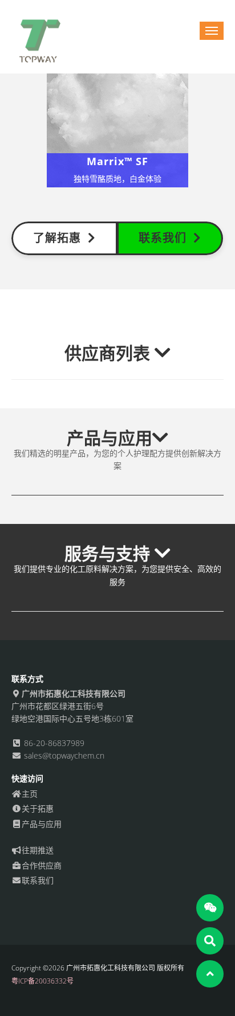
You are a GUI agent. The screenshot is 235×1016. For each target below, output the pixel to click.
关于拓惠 (38, 808)
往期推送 (38, 850)
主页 (30, 793)
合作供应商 (42, 865)
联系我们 (166, 237)
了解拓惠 (60, 237)
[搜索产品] (210, 940)
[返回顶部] (210, 974)
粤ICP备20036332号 (42, 981)
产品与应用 (42, 823)
